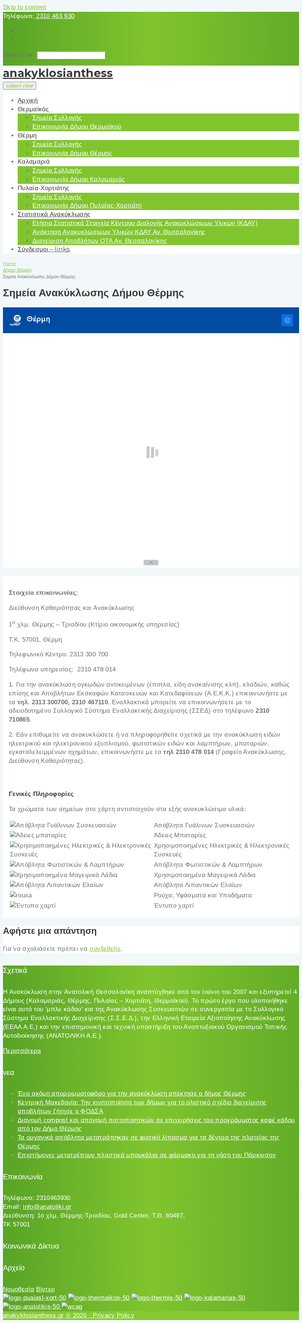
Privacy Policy (113, 1315)
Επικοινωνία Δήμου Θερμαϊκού (76, 126)
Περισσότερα (22, 1050)
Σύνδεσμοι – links (44, 249)
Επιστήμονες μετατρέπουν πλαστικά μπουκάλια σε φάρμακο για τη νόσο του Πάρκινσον (147, 1155)
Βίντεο (45, 1289)
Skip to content (24, 7)
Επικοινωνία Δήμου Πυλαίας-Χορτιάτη (87, 205)
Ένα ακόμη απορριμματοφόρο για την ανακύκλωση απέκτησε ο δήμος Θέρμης (132, 1093)
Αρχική (28, 100)
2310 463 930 (54, 16)
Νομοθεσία (18, 1289)
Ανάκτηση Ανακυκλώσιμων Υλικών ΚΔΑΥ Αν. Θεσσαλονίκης (118, 231)
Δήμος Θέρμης (17, 270)
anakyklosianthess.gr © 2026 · (48, 1315)
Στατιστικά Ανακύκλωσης (54, 214)
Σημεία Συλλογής (57, 117)
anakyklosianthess (58, 73)
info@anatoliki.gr (47, 1206)
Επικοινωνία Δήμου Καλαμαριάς (78, 179)
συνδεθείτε (105, 948)
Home (9, 263)
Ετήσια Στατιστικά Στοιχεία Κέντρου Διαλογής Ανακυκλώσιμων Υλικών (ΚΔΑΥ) (145, 223)
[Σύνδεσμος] (34, 1297)
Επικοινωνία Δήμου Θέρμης (72, 153)
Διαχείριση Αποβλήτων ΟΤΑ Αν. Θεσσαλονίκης (99, 240)
